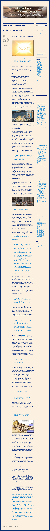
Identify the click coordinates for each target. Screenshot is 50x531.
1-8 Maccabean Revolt (40, 112)
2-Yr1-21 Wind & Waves (40, 155)
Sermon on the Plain (40, 54)
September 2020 (39, 84)
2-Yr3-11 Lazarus (39, 202)
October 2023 (39, 66)
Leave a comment (6, 45)
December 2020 (39, 81)
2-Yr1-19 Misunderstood (40, 153)
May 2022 (38, 74)
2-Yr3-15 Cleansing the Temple (41, 207)
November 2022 (39, 69)
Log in (38, 243)
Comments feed (39, 245)
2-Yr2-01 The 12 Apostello (41, 162)
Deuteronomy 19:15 (17, 336)
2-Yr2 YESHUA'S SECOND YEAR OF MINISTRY (6, 39)
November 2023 (39, 65)
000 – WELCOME (39, 100)
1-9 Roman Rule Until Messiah (41, 113)
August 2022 (39, 72)
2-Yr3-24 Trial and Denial (41, 219)
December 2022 (39, 68)
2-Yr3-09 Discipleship (40, 200)
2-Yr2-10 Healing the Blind (41, 176)
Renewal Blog (5, 526)
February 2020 (39, 92)
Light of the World (12, 30)
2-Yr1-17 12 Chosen (40, 151)
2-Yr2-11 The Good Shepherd (41, 177)
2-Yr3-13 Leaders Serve (40, 204)
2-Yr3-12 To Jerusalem (40, 203)
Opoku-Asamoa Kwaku (40, 53)
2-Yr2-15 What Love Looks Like (42, 183)
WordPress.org (39, 246)
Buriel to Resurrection (40, 32)
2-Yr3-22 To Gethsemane (41, 217)
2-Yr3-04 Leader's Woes (40, 192)
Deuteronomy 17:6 (26, 335)
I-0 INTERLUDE (39, 222)
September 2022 (39, 71)
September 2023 (39, 67)
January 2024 (39, 63)
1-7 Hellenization (39, 111)
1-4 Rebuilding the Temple (41, 108)
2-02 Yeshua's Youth (40, 117)
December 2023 (39, 64)
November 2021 (39, 77)
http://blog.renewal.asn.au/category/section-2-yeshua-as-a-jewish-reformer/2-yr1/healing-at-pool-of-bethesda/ (22, 238)
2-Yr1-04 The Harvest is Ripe (41, 126)
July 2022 (38, 73)
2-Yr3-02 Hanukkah (40, 190)
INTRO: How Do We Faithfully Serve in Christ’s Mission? (41, 47)
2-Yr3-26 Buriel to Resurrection (42, 221)
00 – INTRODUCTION (40, 99)
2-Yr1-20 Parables (39, 154)
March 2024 (38, 61)
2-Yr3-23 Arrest (39, 218)
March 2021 (38, 79)
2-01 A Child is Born (40, 116)
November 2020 (39, 82)
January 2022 (39, 76)
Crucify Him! (39, 33)
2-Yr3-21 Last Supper (40, 216)
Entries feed (38, 244)
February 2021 (39, 80)
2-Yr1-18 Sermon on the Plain (41, 152)
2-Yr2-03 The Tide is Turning (41, 165)
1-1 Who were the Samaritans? (41, 103)
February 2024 (39, 62)
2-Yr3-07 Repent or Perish (41, 197)
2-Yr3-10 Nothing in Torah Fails (42, 201)
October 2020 (39, 83)
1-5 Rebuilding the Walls (40, 109)
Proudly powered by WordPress (13, 526)
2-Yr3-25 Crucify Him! (40, 220)
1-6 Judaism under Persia (41, 110)
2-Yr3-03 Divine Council (40, 191)
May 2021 (38, 78)
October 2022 (39, 70)
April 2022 (38, 75)
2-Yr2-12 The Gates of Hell (41, 178)
